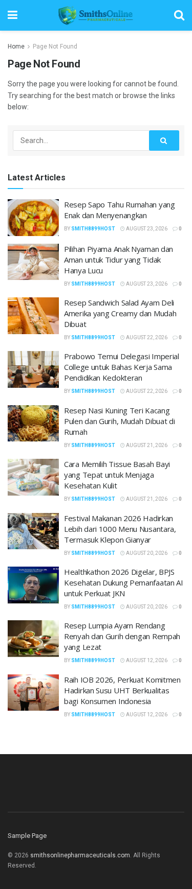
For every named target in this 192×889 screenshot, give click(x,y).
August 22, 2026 (146, 337)
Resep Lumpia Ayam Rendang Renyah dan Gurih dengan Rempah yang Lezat (122, 636)
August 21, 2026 (146, 445)
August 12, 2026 (146, 660)
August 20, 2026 (146, 553)
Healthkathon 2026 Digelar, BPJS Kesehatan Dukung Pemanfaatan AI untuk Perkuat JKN (123, 582)
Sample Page (27, 835)
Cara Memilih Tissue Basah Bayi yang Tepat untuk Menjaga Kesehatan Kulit (117, 474)
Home (16, 46)
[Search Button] (164, 140)
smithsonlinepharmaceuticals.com (80, 855)
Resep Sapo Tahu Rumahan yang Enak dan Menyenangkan (119, 209)
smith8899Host (93, 228)
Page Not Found (55, 46)
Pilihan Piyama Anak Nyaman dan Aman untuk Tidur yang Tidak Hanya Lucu (118, 259)
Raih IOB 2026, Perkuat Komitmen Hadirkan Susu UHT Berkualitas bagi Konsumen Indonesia (122, 690)
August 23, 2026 (146, 228)
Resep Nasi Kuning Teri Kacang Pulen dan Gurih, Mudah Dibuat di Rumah (119, 421)
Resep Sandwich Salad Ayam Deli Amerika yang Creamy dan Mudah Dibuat (120, 313)
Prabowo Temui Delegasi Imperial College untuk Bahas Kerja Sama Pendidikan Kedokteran (121, 367)
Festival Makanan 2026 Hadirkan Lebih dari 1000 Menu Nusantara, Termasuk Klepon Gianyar (120, 529)
